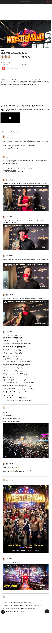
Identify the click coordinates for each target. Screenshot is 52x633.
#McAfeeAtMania (23, 608)
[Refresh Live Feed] (3, 612)
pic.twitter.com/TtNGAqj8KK (26, 470)
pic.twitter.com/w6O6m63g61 (9, 610)
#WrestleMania (31, 145)
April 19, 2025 (14, 148)
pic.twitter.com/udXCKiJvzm (9, 170)
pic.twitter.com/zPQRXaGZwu (10, 147)
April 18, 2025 (22, 471)
